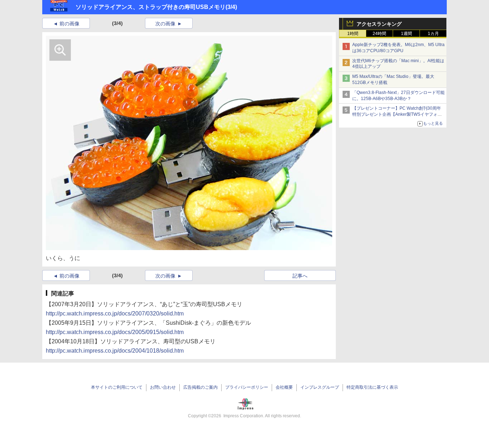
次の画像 (165, 23)
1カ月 (433, 33)
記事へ (300, 276)
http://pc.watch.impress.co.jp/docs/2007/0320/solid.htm (115, 313)
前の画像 (69, 23)
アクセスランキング (379, 24)
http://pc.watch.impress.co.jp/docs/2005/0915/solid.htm (115, 332)
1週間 (406, 33)
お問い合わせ (163, 387)
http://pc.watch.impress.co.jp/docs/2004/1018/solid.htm (115, 351)
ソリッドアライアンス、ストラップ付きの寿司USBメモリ (151, 7)
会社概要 (284, 387)
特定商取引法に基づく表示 (372, 387)
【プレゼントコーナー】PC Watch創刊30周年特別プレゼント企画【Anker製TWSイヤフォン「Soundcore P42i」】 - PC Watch (397, 114)
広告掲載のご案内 (200, 387)
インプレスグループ (319, 387)
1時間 (352, 33)
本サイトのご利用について (116, 387)
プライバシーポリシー (246, 387)
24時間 (379, 33)
